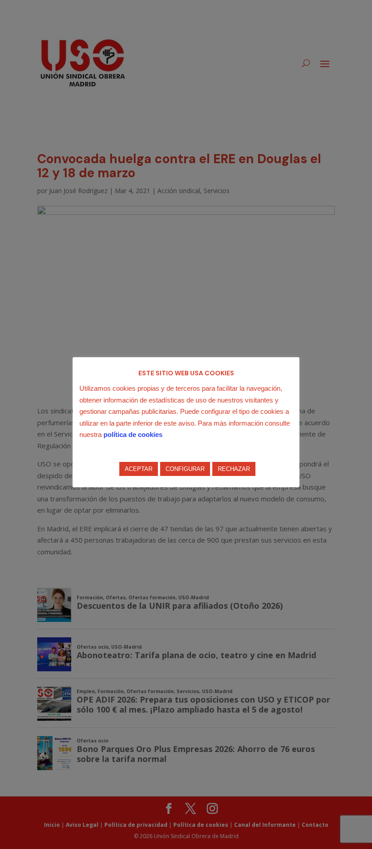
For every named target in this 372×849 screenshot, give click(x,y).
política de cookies (132, 434)
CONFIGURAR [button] (185, 469)
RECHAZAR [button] (234, 469)
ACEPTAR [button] (138, 469)
